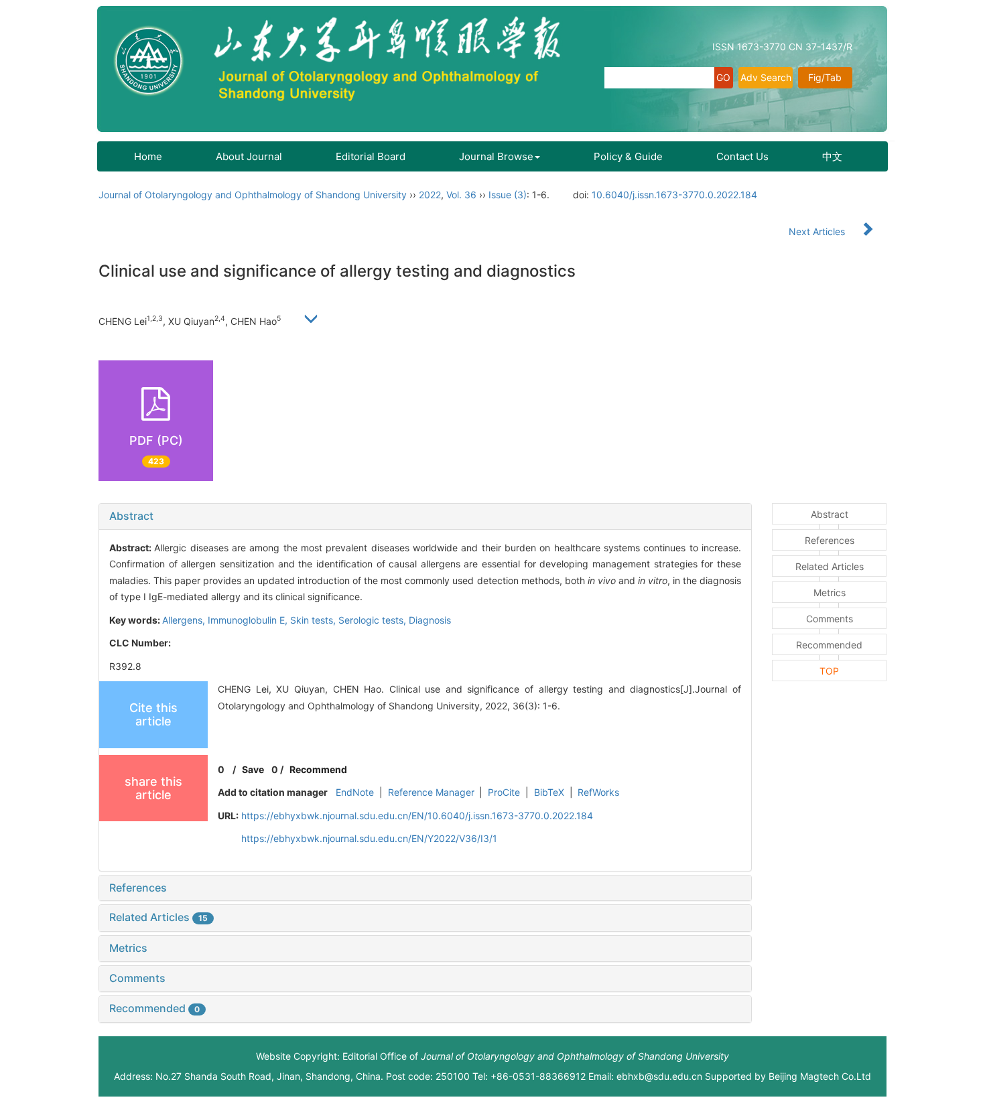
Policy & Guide (628, 156)
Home (148, 156)
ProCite (504, 792)
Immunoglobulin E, (249, 620)
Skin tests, (314, 620)
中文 (832, 156)
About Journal (249, 156)
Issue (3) (507, 194)
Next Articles (818, 231)
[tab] (425, 516)
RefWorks (598, 792)
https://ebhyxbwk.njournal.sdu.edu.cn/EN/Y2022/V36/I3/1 (369, 838)
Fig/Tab (825, 77)
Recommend (318, 769)
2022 (430, 194)
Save (253, 769)
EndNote (355, 792)
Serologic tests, (373, 620)
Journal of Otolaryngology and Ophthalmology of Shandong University (252, 194)
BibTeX (549, 792)
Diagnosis (430, 620)
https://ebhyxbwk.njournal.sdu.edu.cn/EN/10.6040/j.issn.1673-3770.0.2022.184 (417, 815)
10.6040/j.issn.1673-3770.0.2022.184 (674, 194)
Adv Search (765, 77)
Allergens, (185, 620)
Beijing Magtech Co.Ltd (820, 1076)
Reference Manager (431, 792)
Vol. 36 (461, 194)
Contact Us (742, 156)
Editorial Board (370, 156)
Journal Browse (496, 156)
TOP (829, 671)
